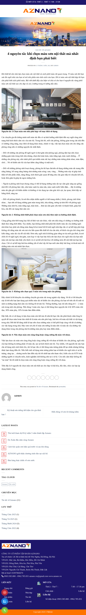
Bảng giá (29, 588)
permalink (62, 386)
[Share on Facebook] (34, 378)
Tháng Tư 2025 (8, 519)
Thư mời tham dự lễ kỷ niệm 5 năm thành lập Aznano (29, 433)
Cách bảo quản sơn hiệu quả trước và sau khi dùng (28, 447)
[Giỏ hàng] (83, 11)
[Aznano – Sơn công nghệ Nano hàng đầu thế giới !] (43, 11)
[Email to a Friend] (43, 378)
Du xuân (12, 484)
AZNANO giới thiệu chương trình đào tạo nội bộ (28, 453)
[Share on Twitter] (38, 378)
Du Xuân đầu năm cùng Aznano (21, 440)
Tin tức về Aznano (42, 50)
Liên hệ (28, 601)
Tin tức (28, 597)
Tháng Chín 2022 (9, 528)
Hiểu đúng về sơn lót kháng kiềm (65, 412)
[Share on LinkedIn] (57, 378)
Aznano (4, 484)
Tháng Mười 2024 (9, 523)
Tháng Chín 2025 (9, 514)
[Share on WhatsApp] (29, 378)
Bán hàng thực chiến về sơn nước (21, 460)
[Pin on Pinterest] (48, 378)
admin (55, 65)
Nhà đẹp (28, 593)
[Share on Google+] (52, 378)
